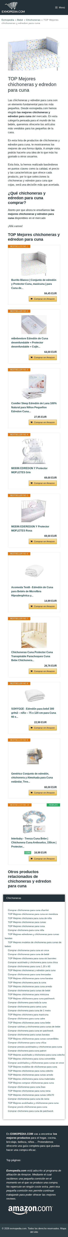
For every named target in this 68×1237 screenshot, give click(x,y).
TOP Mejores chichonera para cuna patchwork (31, 998)
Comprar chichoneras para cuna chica (27, 1042)
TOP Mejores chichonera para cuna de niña (30, 918)
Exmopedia (8, 20)
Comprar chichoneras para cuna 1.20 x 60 (29, 966)
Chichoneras (33, 20)
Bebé (20, 20)
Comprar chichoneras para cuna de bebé (28, 954)
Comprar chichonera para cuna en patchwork (30, 1030)
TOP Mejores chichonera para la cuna (27, 982)
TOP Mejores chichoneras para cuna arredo (30, 986)
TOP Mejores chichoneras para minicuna (28, 994)
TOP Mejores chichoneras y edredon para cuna (32, 970)
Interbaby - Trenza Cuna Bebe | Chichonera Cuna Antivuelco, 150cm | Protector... (33, 842)
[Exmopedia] (13, 7)
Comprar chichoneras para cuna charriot (28, 910)
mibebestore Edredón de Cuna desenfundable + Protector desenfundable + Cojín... (29, 342)
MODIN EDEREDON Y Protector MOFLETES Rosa (30, 528)
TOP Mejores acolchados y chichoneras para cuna (33, 1103)
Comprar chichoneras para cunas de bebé (29, 990)
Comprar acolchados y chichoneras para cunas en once (36, 1063)
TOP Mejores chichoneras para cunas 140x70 (31, 1095)
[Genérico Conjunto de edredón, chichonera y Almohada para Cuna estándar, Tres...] (34, 756)
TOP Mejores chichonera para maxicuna (28, 1014)
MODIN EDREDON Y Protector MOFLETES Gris (29, 470)
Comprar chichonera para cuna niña (26, 930)
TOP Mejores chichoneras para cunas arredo (30, 1074)
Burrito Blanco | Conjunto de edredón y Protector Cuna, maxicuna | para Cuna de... (33, 284)
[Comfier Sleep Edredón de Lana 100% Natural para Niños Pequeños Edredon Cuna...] (34, 386)
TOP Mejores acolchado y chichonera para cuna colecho (36, 1054)
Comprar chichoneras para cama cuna (27, 1006)
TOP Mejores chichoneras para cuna (26, 926)
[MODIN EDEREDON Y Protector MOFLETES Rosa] (34, 510)
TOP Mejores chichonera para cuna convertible (31, 1058)
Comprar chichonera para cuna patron (27, 1050)
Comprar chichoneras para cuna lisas (26, 1087)
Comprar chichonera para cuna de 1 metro (29, 1010)
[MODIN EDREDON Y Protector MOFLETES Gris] (34, 451)
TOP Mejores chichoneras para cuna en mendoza (33, 914)
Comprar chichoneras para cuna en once (28, 950)
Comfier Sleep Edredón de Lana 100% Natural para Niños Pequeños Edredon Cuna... (34, 407)
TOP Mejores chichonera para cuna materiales (31, 1079)
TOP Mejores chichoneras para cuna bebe (29, 1022)
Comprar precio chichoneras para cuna (27, 1107)
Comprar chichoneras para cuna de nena (28, 1099)
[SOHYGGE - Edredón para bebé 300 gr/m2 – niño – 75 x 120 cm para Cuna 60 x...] (34, 696)
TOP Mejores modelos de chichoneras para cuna (32, 1066)
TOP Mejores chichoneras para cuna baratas (30, 978)
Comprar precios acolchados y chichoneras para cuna (35, 1046)
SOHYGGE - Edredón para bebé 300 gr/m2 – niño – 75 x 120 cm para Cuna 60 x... (33, 712)
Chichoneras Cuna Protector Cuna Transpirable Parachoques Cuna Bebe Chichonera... (32, 656)
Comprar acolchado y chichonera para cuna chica (33, 962)
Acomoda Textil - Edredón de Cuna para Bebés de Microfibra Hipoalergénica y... (32, 591)
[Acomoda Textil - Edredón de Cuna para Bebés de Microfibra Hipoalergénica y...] (34, 570)
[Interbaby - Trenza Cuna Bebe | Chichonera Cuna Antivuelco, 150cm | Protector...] (34, 821)
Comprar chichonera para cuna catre (26, 1018)
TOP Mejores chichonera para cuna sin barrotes (32, 958)
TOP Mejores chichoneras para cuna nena (29, 1091)
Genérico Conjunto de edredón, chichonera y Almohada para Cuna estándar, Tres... (32, 777)
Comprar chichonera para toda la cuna (27, 1002)
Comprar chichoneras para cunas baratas (29, 1034)
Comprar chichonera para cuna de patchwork (30, 1111)
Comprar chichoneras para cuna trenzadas (29, 974)
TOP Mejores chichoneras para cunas (27, 922)
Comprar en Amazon (44, 299)
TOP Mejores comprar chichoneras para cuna (31, 1083)
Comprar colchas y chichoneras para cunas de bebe (34, 1026)
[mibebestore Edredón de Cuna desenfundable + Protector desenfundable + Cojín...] (34, 324)
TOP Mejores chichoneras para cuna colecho (30, 1071)
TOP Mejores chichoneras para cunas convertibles (33, 1038)
